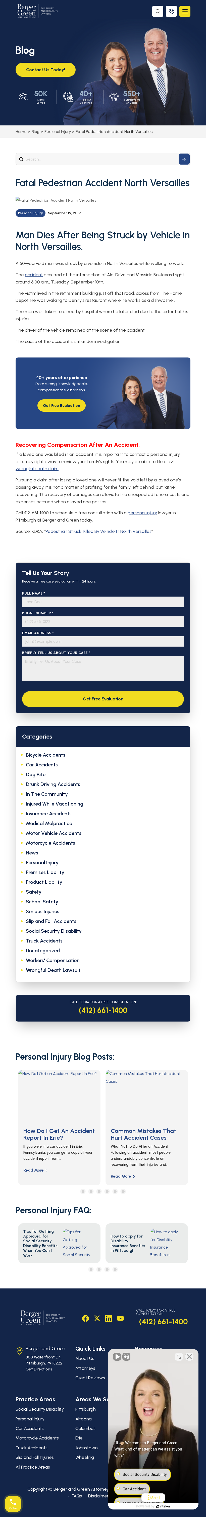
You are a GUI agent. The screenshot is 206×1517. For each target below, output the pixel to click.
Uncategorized (43, 951)
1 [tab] (83, 1191)
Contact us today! (45, 70)
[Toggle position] (179, 1357)
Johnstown (86, 1448)
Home (21, 131)
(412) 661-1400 (103, 1010)
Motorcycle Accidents (50, 843)
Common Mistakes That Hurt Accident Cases (56, 1134)
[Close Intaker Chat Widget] (189, 1357)
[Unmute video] (117, 1357)
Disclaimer (98, 1496)
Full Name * (33, 593)
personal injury (142, 513)
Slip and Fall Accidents (51, 921)
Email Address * (38, 633)
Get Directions (39, 1369)
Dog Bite (35, 774)
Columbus (85, 1428)
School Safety (42, 902)
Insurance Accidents (49, 814)
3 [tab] (99, 1191)
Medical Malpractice (49, 823)
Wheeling (84, 1457)
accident (34, 274)
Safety (33, 892)
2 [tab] (91, 1191)
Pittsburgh (85, 1409)
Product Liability (44, 882)
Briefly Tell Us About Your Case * (56, 653)
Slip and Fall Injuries (35, 1457)
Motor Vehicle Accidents (53, 833)
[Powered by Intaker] (163, 1506)
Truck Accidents (44, 941)
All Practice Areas (33, 1467)
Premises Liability (45, 872)
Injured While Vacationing (54, 804)
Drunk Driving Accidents (53, 784)
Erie (79, 1438)
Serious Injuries (42, 911)
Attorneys (85, 1368)
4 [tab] (107, 1191)
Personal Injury (57, 131)
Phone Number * (38, 613)
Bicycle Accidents (45, 755)
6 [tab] (123, 1191)
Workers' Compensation (53, 960)
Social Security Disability (54, 931)
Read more (33, 1176)
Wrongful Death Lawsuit (53, 970)
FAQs (77, 1496)
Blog (35, 131)
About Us (84, 1358)
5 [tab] (115, 1191)
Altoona (83, 1419)
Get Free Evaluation (61, 405)
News (32, 853)
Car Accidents (42, 765)
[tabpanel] (59, 1127)
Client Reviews (90, 1378)
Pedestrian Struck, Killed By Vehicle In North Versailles (98, 531)
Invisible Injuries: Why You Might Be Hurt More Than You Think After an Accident (145, 1140)
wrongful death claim (37, 468)
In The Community (47, 794)
